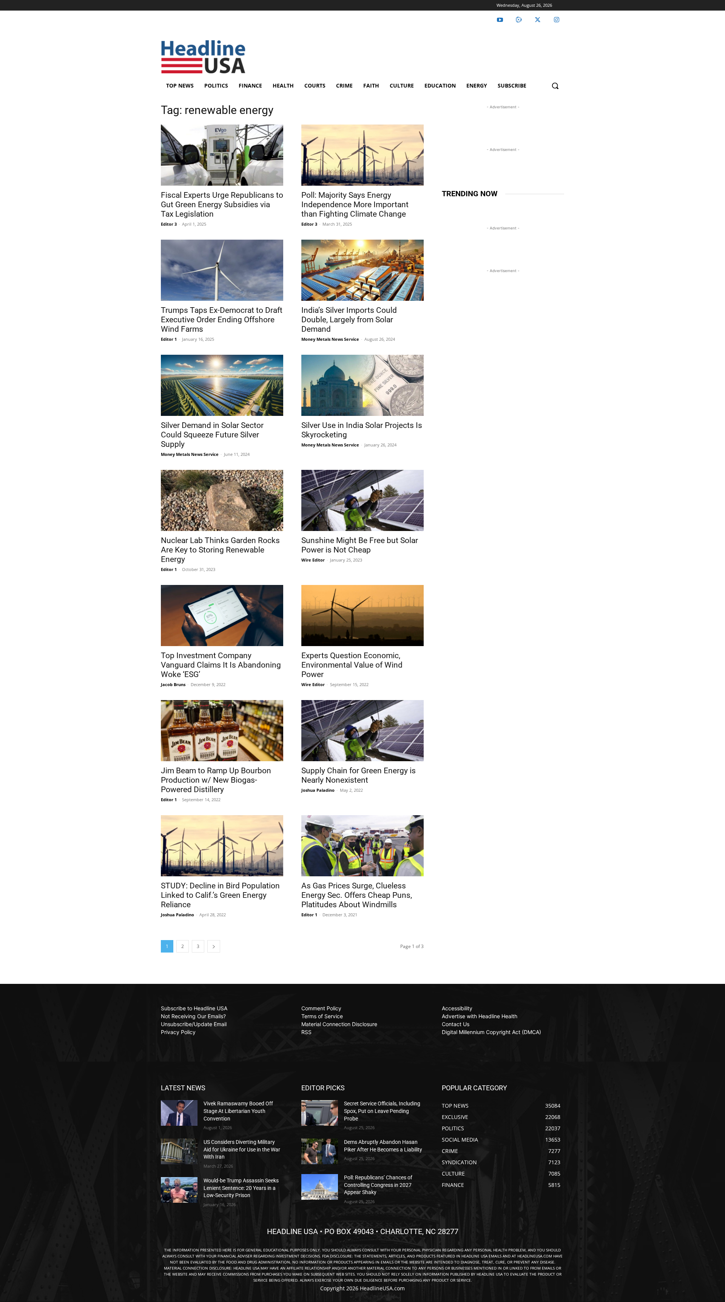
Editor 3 (169, 224)
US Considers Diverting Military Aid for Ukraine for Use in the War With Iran (242, 1149)
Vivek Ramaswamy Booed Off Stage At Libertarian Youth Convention (238, 1110)
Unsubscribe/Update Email (194, 1024)
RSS (306, 1032)
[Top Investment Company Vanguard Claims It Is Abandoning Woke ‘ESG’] (222, 615)
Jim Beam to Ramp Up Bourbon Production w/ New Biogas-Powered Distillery (216, 780)
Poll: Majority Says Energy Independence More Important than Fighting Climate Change (355, 205)
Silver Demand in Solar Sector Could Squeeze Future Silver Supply (212, 435)
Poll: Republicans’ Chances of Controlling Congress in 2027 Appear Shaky (378, 1184)
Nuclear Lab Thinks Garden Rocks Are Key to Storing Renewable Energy (220, 550)
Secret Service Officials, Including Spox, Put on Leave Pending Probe (382, 1110)
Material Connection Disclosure (339, 1024)
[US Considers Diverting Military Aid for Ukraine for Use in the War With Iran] (179, 1151)
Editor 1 (169, 339)
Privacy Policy (178, 1032)
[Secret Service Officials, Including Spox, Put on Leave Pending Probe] (319, 1113)
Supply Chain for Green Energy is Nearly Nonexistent (358, 775)
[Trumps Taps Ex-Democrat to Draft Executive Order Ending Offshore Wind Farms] (222, 270)
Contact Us (455, 1024)
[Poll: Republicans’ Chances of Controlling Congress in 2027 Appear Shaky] (319, 1187)
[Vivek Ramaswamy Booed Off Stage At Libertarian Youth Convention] (179, 1113)
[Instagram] (556, 20)
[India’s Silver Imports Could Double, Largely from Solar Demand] (362, 270)
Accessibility (457, 1008)
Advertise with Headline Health (479, 1016)
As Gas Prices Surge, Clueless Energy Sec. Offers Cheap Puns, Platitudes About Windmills (356, 895)
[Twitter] (537, 20)
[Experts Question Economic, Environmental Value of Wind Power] (362, 615)
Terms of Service (322, 1016)
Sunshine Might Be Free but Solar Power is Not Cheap (359, 545)
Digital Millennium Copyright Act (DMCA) (491, 1032)
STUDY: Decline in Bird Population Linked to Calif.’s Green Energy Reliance (220, 895)
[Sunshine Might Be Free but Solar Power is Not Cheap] (362, 500)
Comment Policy (321, 1008)
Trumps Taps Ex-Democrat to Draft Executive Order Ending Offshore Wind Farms (221, 320)
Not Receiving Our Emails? (193, 1016)
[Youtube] (500, 20)
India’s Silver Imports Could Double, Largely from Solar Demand (349, 320)
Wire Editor (313, 560)
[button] (555, 86)
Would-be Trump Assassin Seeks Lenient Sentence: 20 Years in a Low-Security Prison (241, 1187)
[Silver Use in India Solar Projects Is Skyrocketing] (362, 385)
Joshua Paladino (318, 790)
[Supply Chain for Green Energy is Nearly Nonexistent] (362, 730)
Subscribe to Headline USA (194, 1008)
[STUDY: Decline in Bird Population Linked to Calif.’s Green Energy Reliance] (222, 845)
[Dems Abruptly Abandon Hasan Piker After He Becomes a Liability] (319, 1151)
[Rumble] (518, 20)
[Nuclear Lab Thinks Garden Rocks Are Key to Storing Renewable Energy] (222, 500)
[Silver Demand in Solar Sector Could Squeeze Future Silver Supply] (222, 385)
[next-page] (213, 946)
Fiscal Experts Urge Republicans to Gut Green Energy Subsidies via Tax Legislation (222, 205)
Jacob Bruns (173, 684)
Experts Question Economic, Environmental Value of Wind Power (352, 665)
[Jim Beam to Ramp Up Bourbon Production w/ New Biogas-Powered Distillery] (222, 730)
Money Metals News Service (330, 339)
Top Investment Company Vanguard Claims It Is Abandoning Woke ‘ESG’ (221, 665)
